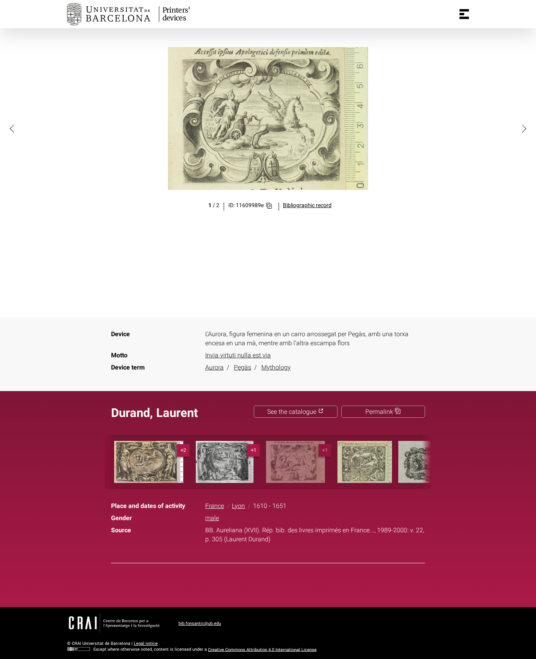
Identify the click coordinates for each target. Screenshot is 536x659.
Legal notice (146, 643)
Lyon (238, 506)
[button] (12, 128)
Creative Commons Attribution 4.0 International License (262, 649)
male (212, 518)
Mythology (276, 367)
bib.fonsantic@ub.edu (200, 623)
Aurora (214, 367)
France (214, 506)
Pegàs (242, 367)
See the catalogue (292, 411)
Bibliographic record (307, 205)
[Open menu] (464, 14)
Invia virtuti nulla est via (238, 355)
